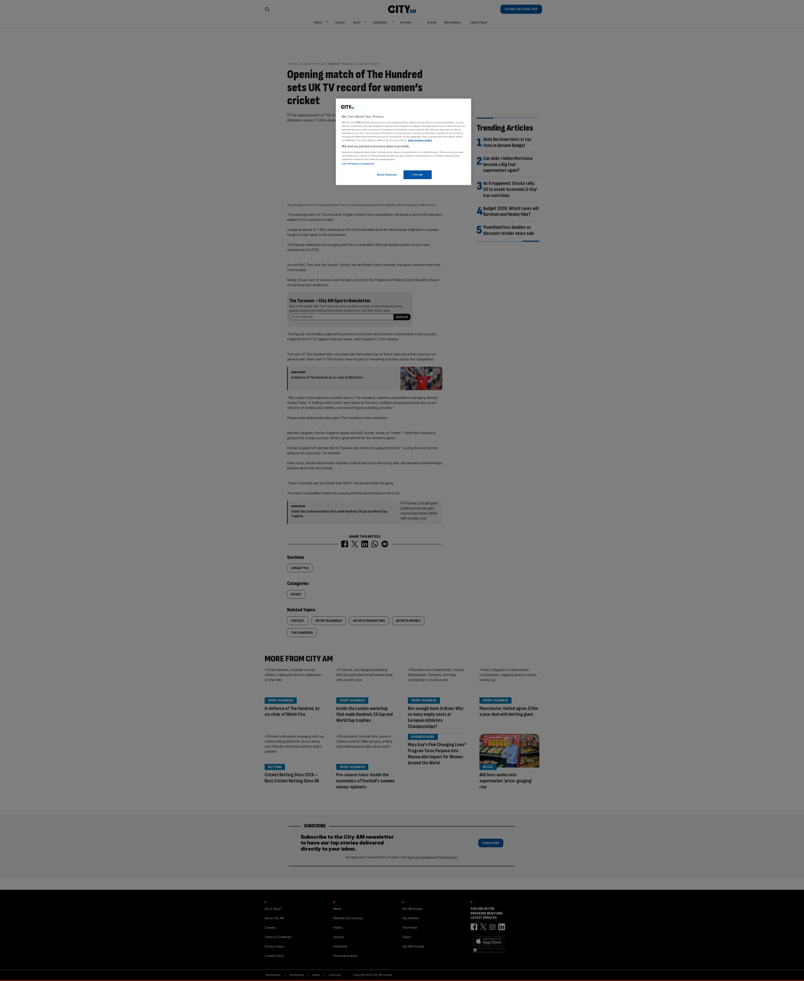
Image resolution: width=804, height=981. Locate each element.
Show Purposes (387, 174)
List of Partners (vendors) (358, 163)
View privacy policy (420, 140)
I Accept (417, 174)
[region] (403, 142)
